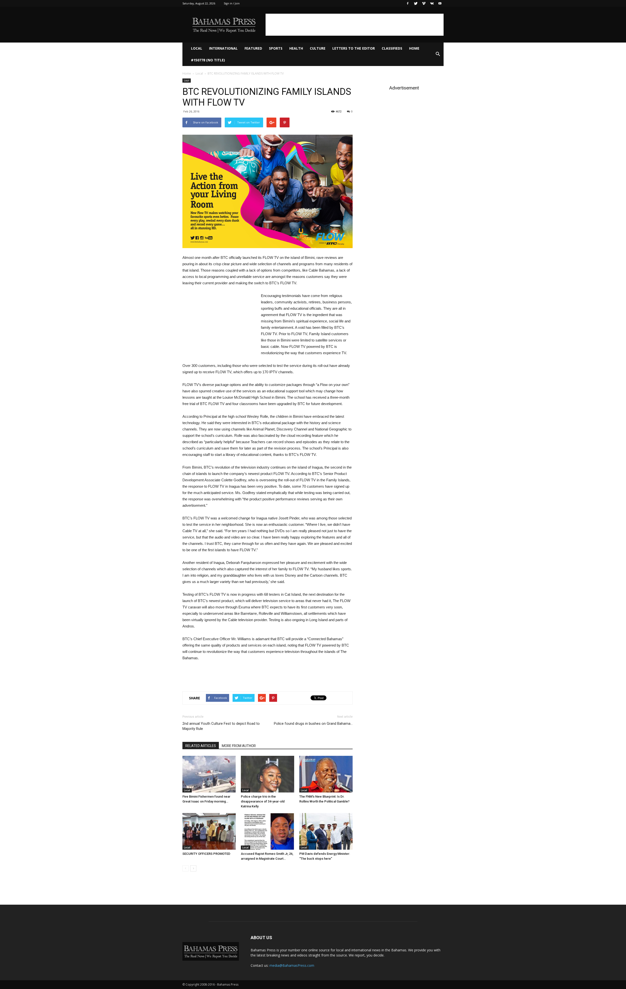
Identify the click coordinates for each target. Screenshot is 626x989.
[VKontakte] (432, 3)
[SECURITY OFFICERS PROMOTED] (209, 831)
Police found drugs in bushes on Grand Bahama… (313, 723)
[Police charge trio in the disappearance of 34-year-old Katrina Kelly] (267, 774)
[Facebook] (407, 3)
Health (296, 48)
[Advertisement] (355, 25)
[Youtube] (440, 3)
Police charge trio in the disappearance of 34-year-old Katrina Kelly (263, 801)
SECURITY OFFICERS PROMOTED (206, 854)
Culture (317, 48)
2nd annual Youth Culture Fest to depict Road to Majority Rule (221, 726)
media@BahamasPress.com (291, 965)
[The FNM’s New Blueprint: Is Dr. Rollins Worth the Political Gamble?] (326, 774)
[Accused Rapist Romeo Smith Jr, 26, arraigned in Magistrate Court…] (267, 831)
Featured (253, 48)
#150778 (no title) (208, 60)
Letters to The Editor (353, 48)
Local (196, 48)
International (223, 48)
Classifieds (392, 48)
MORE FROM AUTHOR (239, 746)
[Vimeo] (423, 3)
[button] (438, 54)
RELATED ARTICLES (200, 746)
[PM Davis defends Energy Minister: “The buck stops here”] (326, 831)
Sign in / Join (232, 3)
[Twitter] (415, 3)
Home (414, 48)
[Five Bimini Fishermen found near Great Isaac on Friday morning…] (209, 774)
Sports (275, 48)
